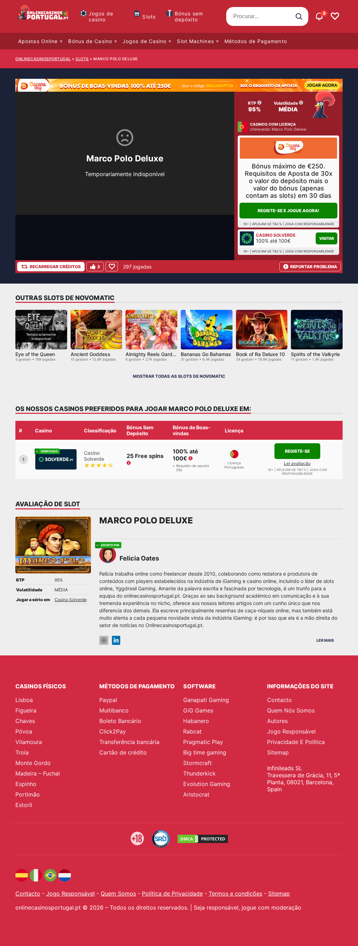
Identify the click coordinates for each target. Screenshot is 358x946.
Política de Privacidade (172, 893)
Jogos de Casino (145, 41)
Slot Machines (195, 41)
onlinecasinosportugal (43, 58)
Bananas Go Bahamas (206, 354)
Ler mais (325, 640)
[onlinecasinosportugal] (43, 16)
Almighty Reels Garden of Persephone (169, 354)
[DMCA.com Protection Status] (202, 839)
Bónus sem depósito (189, 16)
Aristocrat (196, 794)
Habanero (196, 720)
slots (82, 58)
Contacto (279, 699)
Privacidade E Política (296, 741)
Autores (277, 720)
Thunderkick (199, 773)
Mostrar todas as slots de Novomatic (179, 376)
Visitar (326, 238)
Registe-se (297, 451)
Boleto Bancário (120, 720)
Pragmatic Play (203, 741)
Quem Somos (118, 893)
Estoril (23, 804)
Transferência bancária (129, 741)
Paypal (108, 699)
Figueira (25, 710)
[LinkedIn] (116, 640)
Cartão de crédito (123, 752)
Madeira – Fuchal (37, 773)
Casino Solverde (71, 599)
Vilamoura (28, 741)
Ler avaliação (297, 463)
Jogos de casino (101, 16)
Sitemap (278, 752)
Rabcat (192, 731)
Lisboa (24, 699)
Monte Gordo (33, 762)
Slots (149, 17)
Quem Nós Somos (291, 710)
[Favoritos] (335, 16)
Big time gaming (204, 752)
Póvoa (23, 731)
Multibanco (114, 710)
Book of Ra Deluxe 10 (260, 354)
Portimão (27, 794)
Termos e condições (235, 893)
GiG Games (198, 710)
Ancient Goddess (90, 354)
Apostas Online (38, 41)
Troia (22, 752)
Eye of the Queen (35, 354)
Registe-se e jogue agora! (288, 210)
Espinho (25, 783)
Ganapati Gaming (206, 699)
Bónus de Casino (90, 41)
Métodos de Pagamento (255, 41)
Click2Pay (112, 731)
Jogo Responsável (291, 731)
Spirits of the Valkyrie (315, 354)
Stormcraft (197, 762)
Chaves (25, 720)
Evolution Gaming (206, 783)
